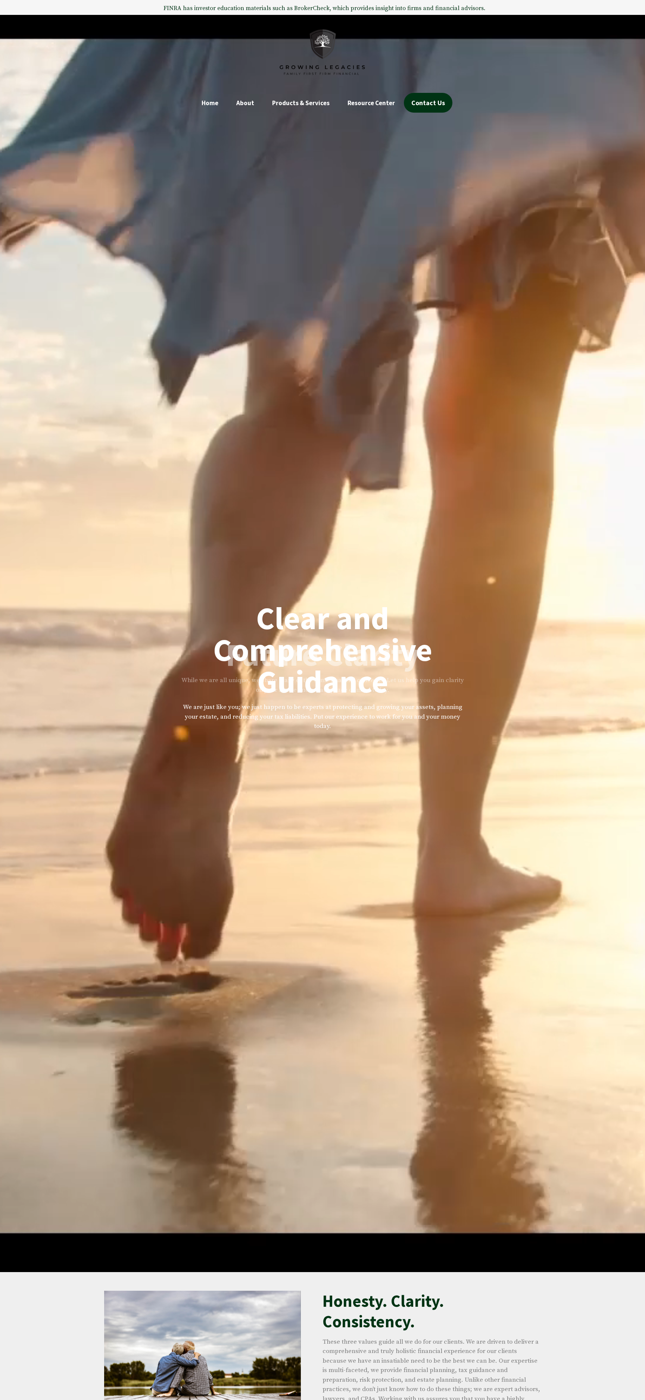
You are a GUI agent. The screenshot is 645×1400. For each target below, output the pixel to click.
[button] (210, 102)
